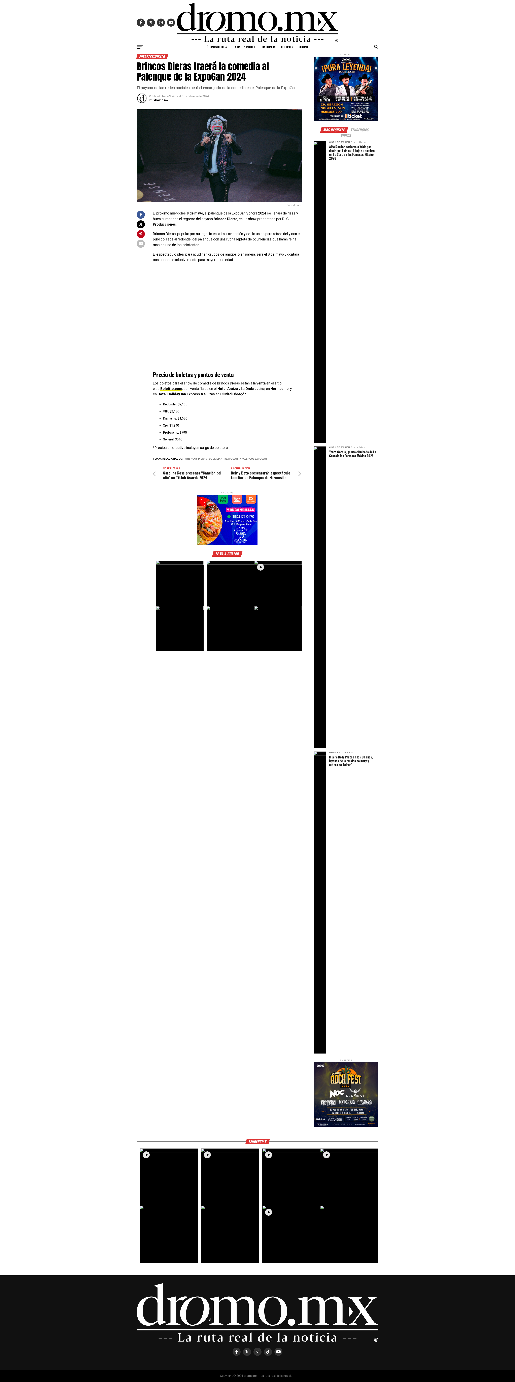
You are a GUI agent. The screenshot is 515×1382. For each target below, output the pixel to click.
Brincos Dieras (196, 459)
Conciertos (268, 47)
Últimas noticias (217, 47)
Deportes (287, 47)
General (303, 47)
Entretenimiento (244, 47)
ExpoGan (232, 459)
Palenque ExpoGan (254, 459)
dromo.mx (161, 100)
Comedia (216, 459)
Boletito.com (171, 389)
